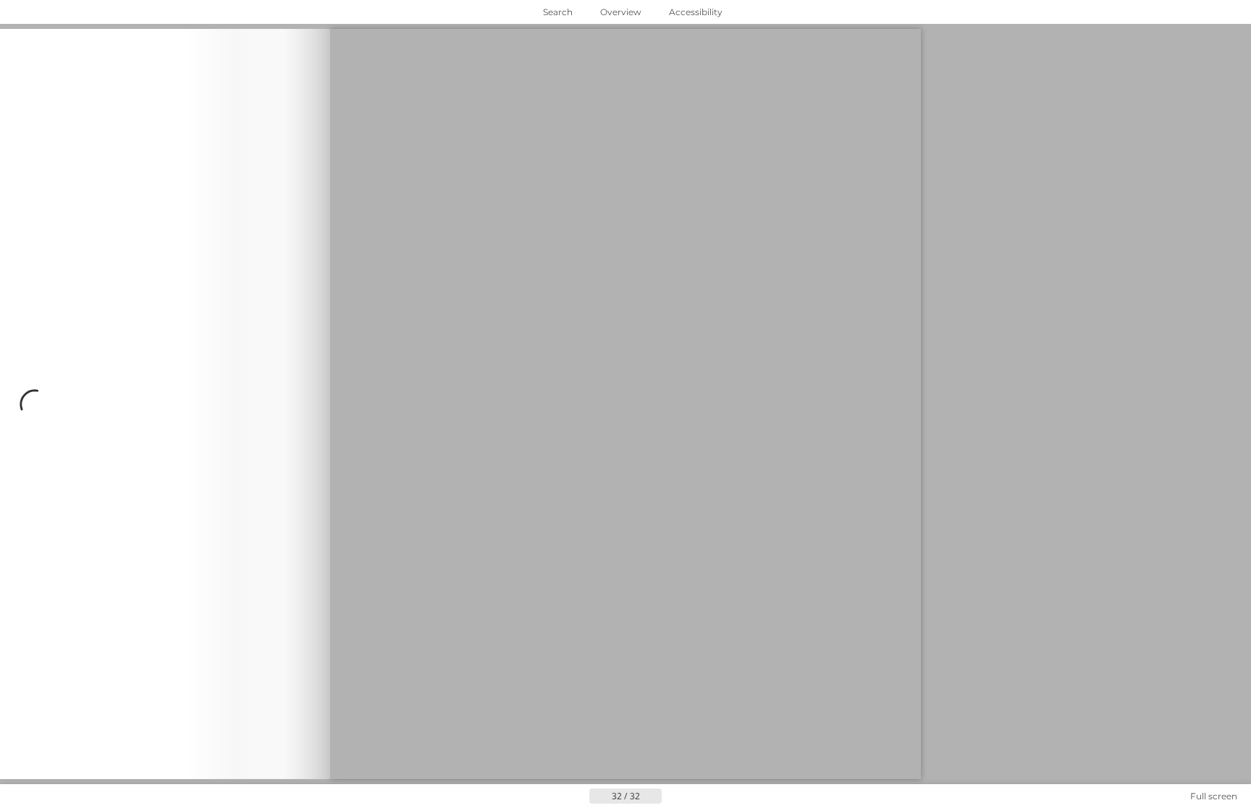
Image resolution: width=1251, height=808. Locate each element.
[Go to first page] (554, 796)
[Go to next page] (165, 404)
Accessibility (696, 12)
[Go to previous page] (577, 796)
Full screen (1213, 796)
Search (558, 12)
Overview (620, 12)
